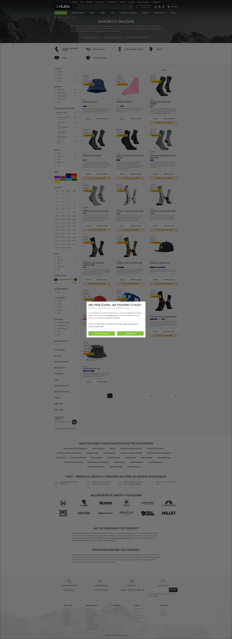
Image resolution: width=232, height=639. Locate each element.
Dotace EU (66, 625)
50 (63, 205)
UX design (107, 635)
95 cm (63, 244)
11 (68, 202)
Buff (148, 557)
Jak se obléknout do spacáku (112, 37)
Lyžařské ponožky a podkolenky (159, 453)
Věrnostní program (143, 2)
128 (57, 209)
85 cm (57, 244)
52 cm (57, 241)
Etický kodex (66, 611)
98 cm (69, 244)
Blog (81, 2)
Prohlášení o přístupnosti (92, 627)
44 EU (63, 234)
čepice (138, 555)
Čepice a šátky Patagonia (74, 462)
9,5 (57, 202)
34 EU (74, 223)
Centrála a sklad (164, 613)
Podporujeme (66, 620)
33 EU (68, 223)
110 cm (57, 248)
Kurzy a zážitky (100, 2)
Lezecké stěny (112, 2)
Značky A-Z (156, 2)
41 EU (68, 230)
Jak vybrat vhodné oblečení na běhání (137, 37)
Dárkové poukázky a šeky (140, 618)
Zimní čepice (61, 457)
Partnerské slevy (90, 611)
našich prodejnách (135, 484)
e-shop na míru (115, 635)
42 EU (74, 230)
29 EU (68, 220)
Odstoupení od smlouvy (92, 615)
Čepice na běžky (96, 457)
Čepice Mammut (146, 457)
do (75, 279)
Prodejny (123, 2)
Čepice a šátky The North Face (98, 462)
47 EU (57, 237)
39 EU (57, 230)
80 (150, 396)
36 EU (63, 227)
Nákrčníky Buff (119, 462)
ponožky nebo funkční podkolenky (121, 538)
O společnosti (66, 609)
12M (68, 191)
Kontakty (131, 2)
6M (63, 191)
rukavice (148, 560)
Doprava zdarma (65, 482)
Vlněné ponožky (93, 453)
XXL (74, 212)
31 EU (57, 223)
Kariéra (65, 622)
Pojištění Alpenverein (139, 609)
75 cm (74, 241)
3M (57, 191)
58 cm (69, 241)
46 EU (74, 234)
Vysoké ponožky (109, 453)
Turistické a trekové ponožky (131, 453)
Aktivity (74, 2)
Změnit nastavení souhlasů (92, 629)
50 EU (74, 237)
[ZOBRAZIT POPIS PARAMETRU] (73, 108)
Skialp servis (137, 613)
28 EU (63, 220)
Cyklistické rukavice (155, 462)
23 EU (57, 216)
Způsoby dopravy (90, 620)
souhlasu (155, 596)
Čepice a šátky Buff (164, 457)
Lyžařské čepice (130, 457)
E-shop (162, 611)
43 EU (57, 234)
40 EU (63, 230)
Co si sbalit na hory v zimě (91, 37)
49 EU (68, 237)
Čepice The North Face (78, 457)
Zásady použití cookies (130, 324)
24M (74, 191)
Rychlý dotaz (163, 615)
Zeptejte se (116, 611)
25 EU (68, 216)
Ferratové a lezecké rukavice (131, 448)
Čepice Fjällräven (113, 457)
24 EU (63, 216)
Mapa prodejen (69, 590)
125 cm (63, 248)
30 (57, 205)
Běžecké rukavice (133, 466)
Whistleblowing (67, 613)
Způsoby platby (89, 622)
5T (57, 195)
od (55, 279)
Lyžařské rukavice (136, 462)
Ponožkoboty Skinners (155, 448)
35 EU (57, 227)
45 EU (68, 234)
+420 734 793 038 (101, 585)
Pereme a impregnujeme (140, 615)
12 (74, 202)
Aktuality (89, 2)
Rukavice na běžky (116, 466)
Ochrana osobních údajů (96, 326)
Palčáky (113, 448)
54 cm (63, 241)
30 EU (74, 220)
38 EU (74, 227)
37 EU (68, 227)
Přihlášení (163, 6)
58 (68, 205)
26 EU (74, 216)
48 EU (63, 237)
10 (63, 202)
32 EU (63, 223)
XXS (63, 209)
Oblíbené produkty (159, 6)
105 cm (74, 244)
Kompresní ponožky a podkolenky (69, 453)
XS (68, 209)
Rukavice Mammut (98, 448)
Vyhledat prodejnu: (62, 112)
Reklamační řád (90, 618)
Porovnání (155, 6)
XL (68, 212)
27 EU (57, 220)
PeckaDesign (124, 635)
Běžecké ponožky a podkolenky (75, 448)
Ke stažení (115, 609)
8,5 (69, 198)
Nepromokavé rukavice (95, 466)
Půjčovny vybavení (138, 611)
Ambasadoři (66, 618)
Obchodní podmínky (91, 613)
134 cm (68, 248)
